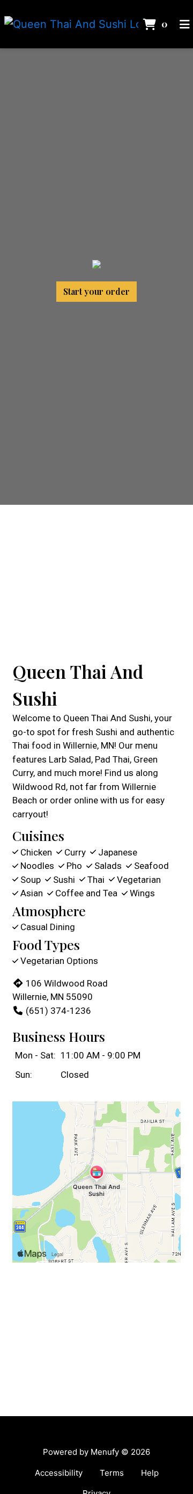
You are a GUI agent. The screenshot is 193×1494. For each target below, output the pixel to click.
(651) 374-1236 (58, 1010)
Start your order (96, 291)
